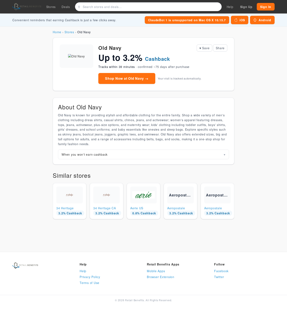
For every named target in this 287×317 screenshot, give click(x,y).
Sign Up (246, 7)
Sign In (265, 7)
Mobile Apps (156, 271)
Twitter (219, 277)
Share (220, 48)
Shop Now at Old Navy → (127, 78)
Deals (66, 7)
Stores (51, 7)
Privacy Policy (90, 277)
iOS (242, 20)
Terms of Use (89, 283)
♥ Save (204, 48)
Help (83, 271)
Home (57, 32)
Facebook (221, 271)
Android (265, 20)
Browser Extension (160, 277)
